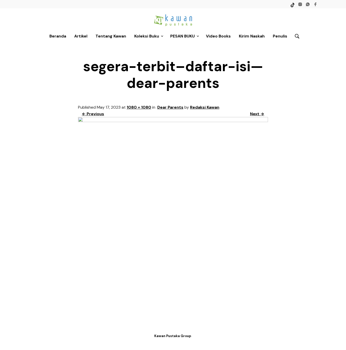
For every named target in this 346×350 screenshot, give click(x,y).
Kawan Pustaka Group (172, 336)
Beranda (57, 36)
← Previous (93, 113)
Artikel (80, 36)
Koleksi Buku (146, 36)
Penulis (280, 36)
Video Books (218, 36)
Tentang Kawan (110, 36)
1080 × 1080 (139, 107)
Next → (257, 113)
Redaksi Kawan (204, 107)
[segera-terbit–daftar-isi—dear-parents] (173, 120)
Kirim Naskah (252, 36)
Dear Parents (170, 107)
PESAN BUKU (182, 36)
